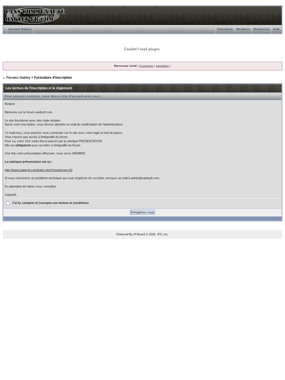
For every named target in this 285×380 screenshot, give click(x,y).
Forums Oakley (18, 78)
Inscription (162, 65)
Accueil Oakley (20, 29)
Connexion (146, 65)
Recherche (262, 29)
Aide (276, 29)
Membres (243, 29)
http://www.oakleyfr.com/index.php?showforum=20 (38, 170)
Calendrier (225, 29)
